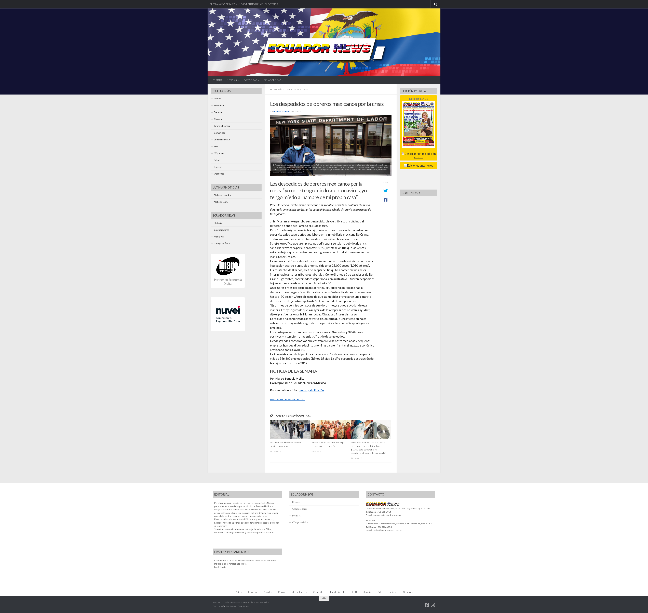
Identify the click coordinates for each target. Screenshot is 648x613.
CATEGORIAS (250, 80)
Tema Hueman (243, 606)
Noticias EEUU (221, 202)
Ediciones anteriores (420, 165)
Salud (217, 160)
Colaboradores (221, 230)
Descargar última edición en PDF (420, 155)
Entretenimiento (222, 139)
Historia (218, 223)
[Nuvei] (228, 330)
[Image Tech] (228, 286)
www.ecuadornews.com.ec (287, 399)
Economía (276, 89)
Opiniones (219, 173)
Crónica (218, 119)
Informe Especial (222, 126)
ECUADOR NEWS (272, 80)
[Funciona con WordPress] (224, 606)
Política (217, 98)
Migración (219, 153)
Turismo (218, 167)
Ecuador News (281, 111)
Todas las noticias (296, 89)
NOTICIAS (232, 80)
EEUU (216, 146)
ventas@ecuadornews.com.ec (387, 530)
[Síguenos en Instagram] (433, 605)
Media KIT (219, 236)
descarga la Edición (311, 390)
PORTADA (217, 80)
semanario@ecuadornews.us (386, 515)
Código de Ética (222, 243)
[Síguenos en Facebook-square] (427, 605)
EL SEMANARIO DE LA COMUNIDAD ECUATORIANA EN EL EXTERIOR (244, 4)
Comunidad (219, 132)
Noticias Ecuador (222, 195)
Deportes (218, 112)
